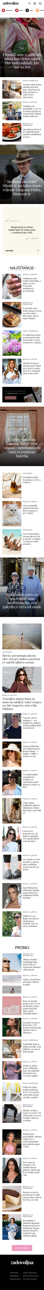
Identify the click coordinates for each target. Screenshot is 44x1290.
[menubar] (35, 3)
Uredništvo (14, 1276)
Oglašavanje (15, 1279)
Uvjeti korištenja (30, 1273)
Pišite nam (14, 1273)
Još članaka (22, 1248)
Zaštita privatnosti (31, 1276)
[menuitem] (34, 3)
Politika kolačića (30, 1279)
